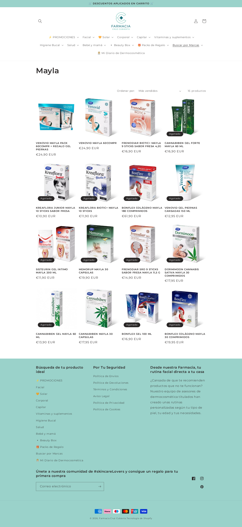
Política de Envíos (106, 376)
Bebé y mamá (46, 433)
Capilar (41, 407)
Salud (40, 427)
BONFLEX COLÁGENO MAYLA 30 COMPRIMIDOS (185, 335)
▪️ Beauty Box (46, 440)
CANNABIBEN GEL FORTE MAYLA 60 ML (182, 144)
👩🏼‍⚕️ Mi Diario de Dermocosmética (59, 460)
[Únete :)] (99, 486)
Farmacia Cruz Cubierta (112, 518)
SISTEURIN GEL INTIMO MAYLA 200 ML (52, 271)
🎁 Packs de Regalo (50, 447)
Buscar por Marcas (49, 453)
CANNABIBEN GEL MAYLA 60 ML (56, 335)
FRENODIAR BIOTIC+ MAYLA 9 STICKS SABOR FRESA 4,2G (141, 144)
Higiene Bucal (46, 420)
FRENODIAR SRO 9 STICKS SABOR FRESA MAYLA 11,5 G (141, 271)
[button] (40, 21)
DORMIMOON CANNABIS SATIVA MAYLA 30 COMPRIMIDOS (182, 272)
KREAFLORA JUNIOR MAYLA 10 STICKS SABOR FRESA (55, 209)
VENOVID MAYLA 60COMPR (98, 142)
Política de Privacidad (108, 402)
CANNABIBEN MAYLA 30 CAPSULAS (96, 335)
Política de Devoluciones (111, 382)
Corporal (42, 400)
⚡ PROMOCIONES (49, 380)
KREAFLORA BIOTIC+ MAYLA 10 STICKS (98, 209)
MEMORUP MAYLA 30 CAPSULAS (93, 271)
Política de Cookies (106, 409)
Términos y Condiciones (110, 389)
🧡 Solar (41, 394)
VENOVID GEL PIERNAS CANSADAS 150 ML (181, 209)
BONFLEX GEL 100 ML (137, 333)
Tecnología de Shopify (139, 518)
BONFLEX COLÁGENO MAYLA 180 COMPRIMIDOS (142, 209)
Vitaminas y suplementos (54, 413)
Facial (40, 387)
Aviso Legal (101, 396)
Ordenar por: (126, 91)
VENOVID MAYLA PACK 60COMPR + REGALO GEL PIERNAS (53, 146)
